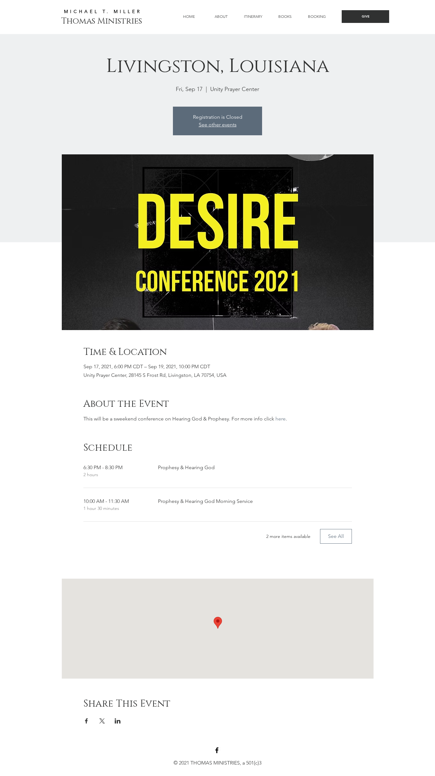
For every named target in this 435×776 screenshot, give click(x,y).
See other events (218, 125)
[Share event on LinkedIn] (118, 720)
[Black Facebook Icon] (217, 750)
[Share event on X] (102, 720)
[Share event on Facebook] (86, 720)
